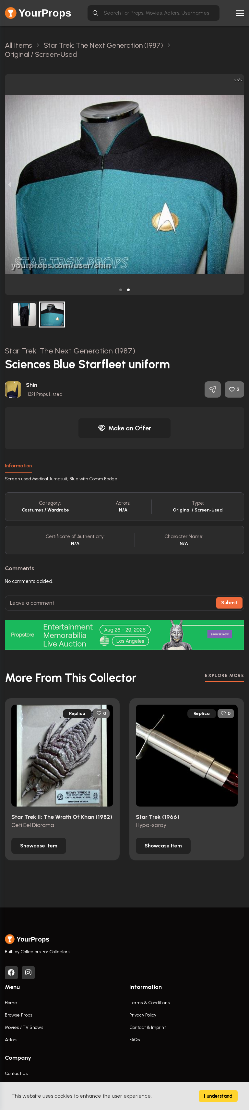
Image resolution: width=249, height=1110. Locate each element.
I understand (218, 1096)
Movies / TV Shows (24, 1027)
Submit (229, 603)
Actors (11, 1039)
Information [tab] (18, 466)
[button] (120, 290)
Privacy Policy (142, 1015)
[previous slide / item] (9, 184)
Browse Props (18, 1015)
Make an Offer (129, 428)
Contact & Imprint (147, 1027)
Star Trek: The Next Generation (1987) (70, 350)
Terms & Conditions (149, 1002)
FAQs (134, 1039)
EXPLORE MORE (224, 675)
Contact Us (16, 1073)
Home (11, 1002)
